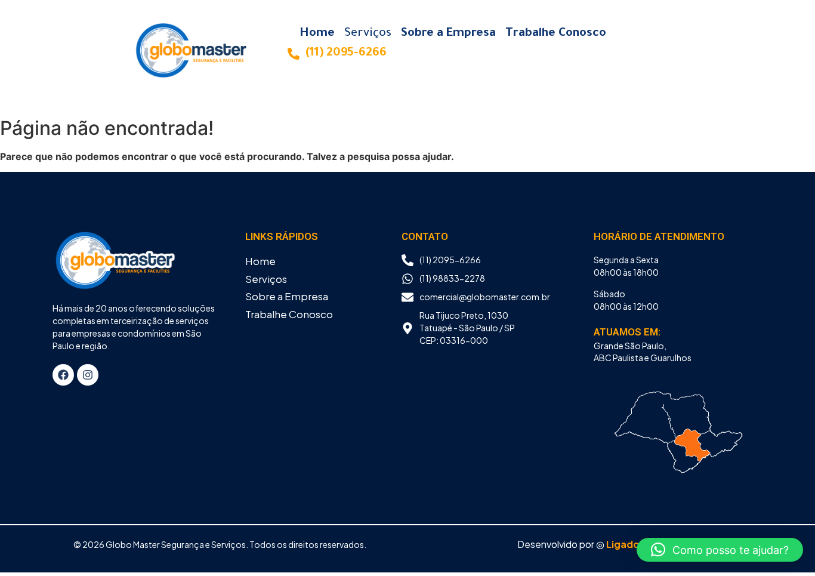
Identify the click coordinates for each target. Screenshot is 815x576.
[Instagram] (87, 375)
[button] (720, 550)
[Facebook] (63, 375)
